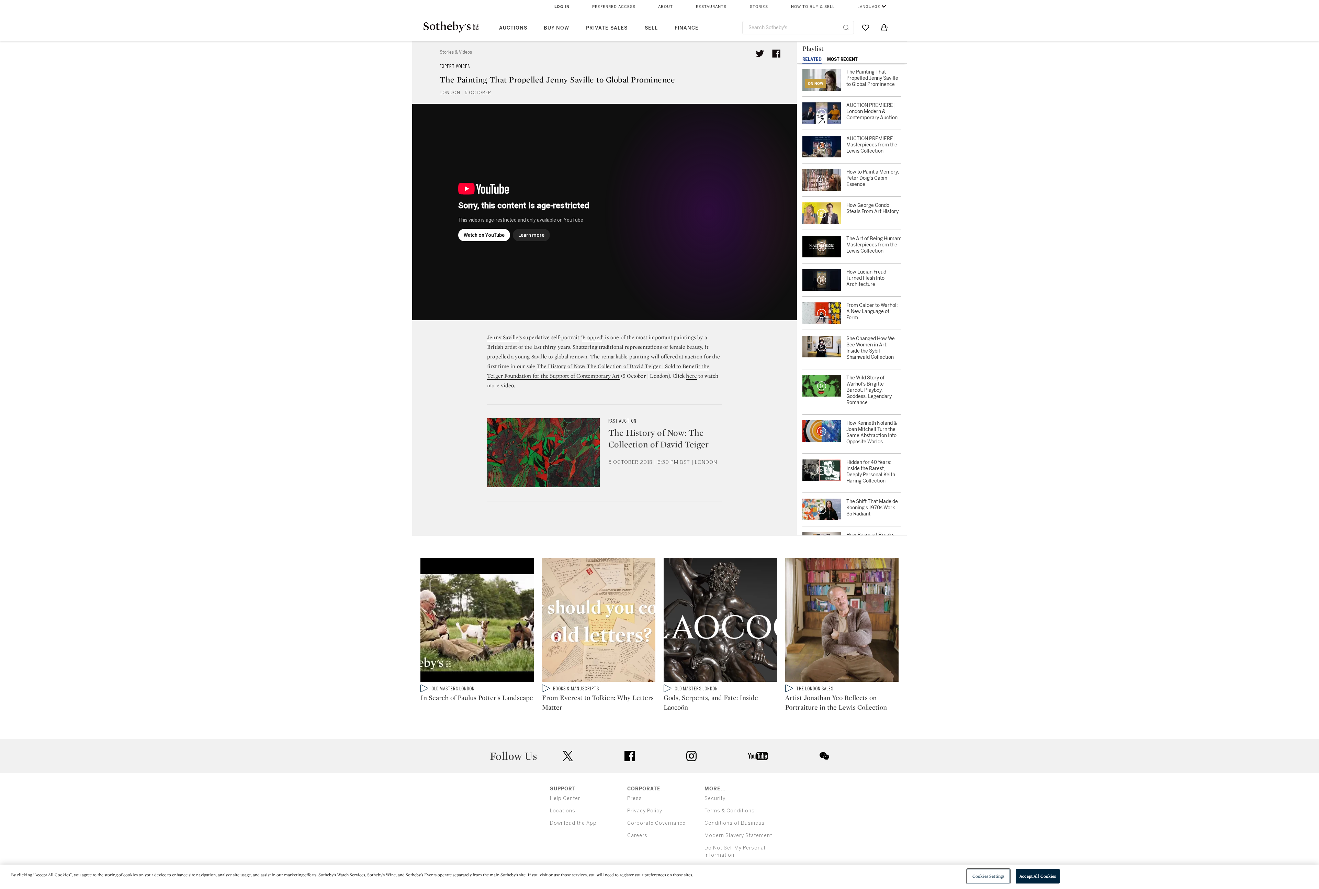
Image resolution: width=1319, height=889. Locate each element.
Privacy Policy (644, 811)
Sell (651, 28)
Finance (687, 28)
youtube (758, 756)
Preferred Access (613, 6)
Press (634, 798)
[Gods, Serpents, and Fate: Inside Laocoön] (720, 621)
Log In (562, 6)
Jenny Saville (503, 337)
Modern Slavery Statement (738, 835)
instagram (691, 756)
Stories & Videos (456, 52)
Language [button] (868, 6)
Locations (562, 811)
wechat (824, 756)
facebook (629, 756)
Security (714, 798)
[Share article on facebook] (776, 53)
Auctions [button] (513, 28)
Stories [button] (759, 6)
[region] (659, 877)
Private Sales (607, 28)
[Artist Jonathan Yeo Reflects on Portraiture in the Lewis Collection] (842, 621)
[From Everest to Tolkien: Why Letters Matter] (598, 621)
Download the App (573, 823)
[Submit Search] (846, 27)
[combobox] (798, 27)
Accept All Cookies (1037, 876)
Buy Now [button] (556, 28)
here (691, 375)
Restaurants (711, 6)
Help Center (565, 798)
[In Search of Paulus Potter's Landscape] (477, 621)
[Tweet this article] (760, 53)
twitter (568, 756)
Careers (637, 835)
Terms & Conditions (729, 811)
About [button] (665, 6)
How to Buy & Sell (813, 6)
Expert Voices (455, 66)
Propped (592, 337)
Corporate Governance (656, 823)
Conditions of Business (734, 823)
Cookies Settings (988, 876)
